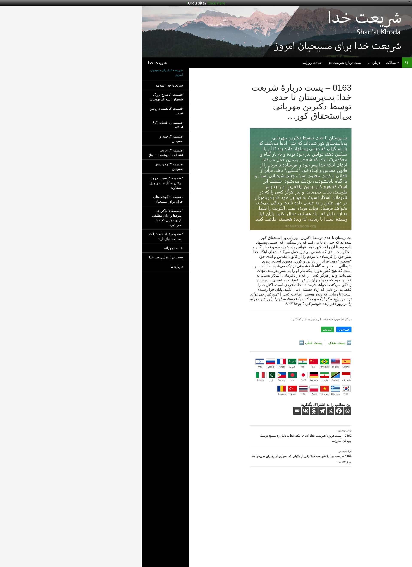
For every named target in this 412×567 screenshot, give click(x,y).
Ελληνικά (335, 394)
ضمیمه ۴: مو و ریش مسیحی (168, 166)
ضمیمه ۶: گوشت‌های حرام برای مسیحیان (168, 199)
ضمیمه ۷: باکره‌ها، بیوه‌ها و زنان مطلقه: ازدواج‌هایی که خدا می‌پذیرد (166, 217)
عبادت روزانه (312, 62)
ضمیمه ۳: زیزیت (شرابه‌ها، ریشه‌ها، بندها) (166, 152)
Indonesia (346, 380)
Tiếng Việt (324, 394)
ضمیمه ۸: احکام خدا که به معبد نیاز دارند (164, 236)
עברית (260, 366)
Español (346, 366)
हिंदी (302, 366)
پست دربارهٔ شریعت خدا (345, 62)
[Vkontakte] (305, 411)
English (335, 366)
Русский (270, 366)
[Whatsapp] (347, 411)
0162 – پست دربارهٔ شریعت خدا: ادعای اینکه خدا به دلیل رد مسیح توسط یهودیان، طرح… (305, 436)
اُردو (271, 380)
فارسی (325, 380)
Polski (314, 394)
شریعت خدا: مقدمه (169, 85)
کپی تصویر (343, 329)
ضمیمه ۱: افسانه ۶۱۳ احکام (167, 124)
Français (281, 366)
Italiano (260, 380)
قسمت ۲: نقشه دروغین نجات (166, 111)
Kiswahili (335, 380)
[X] (330, 411)
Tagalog (281, 380)
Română (282, 394)
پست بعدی (337, 342)
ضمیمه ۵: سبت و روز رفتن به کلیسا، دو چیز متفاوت (165, 183)
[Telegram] (322, 411)
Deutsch (314, 380)
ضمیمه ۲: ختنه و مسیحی (171, 138)
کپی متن (327, 329)
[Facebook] (339, 411)
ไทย (303, 394)
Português (324, 366)
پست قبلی (313, 342)
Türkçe (292, 394)
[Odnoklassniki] (314, 411)
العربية (292, 366)
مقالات (391, 62)
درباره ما (374, 62)
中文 (313, 366)
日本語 (303, 380)
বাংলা (292, 380)
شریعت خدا (157, 62)
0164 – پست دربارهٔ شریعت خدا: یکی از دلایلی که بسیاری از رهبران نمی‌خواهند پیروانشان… (301, 456)
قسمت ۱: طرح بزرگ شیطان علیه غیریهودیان (166, 97)
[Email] (297, 411)
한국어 (346, 394)
